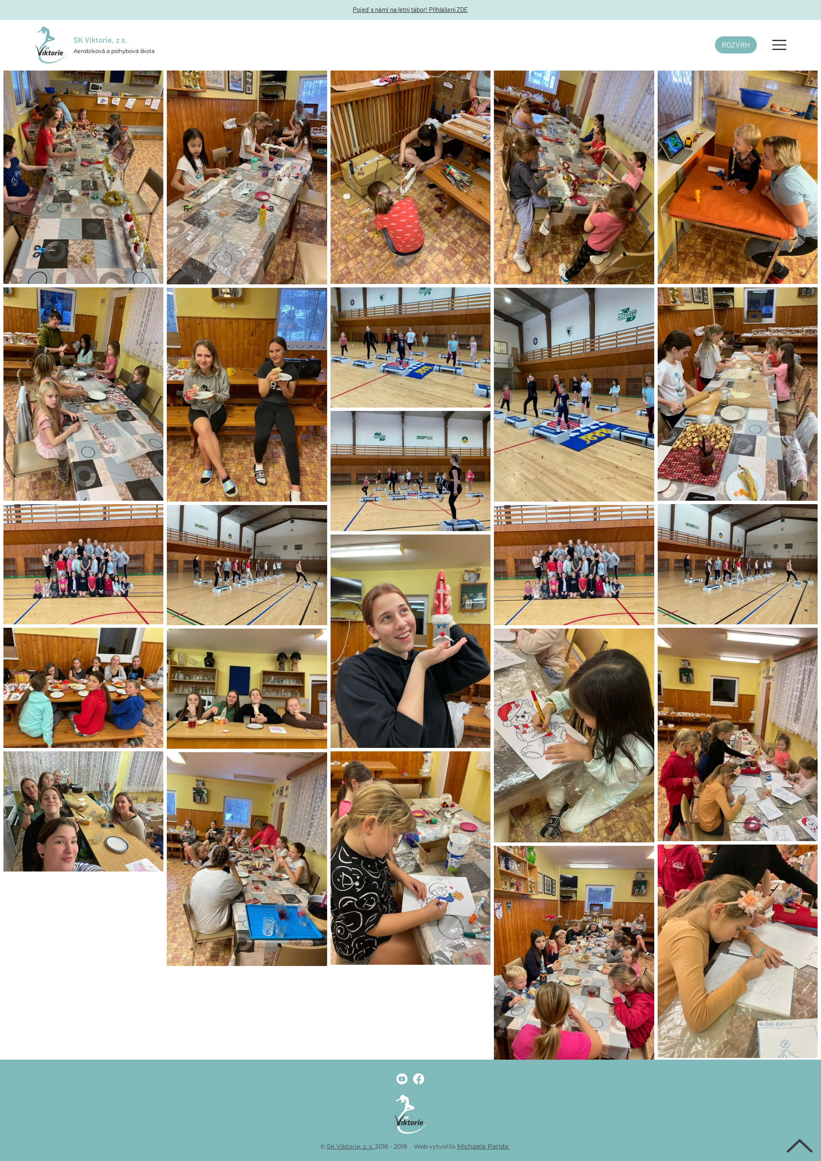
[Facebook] (418, 1078)
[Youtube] (402, 1078)
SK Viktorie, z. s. (351, 1146)
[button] (779, 45)
